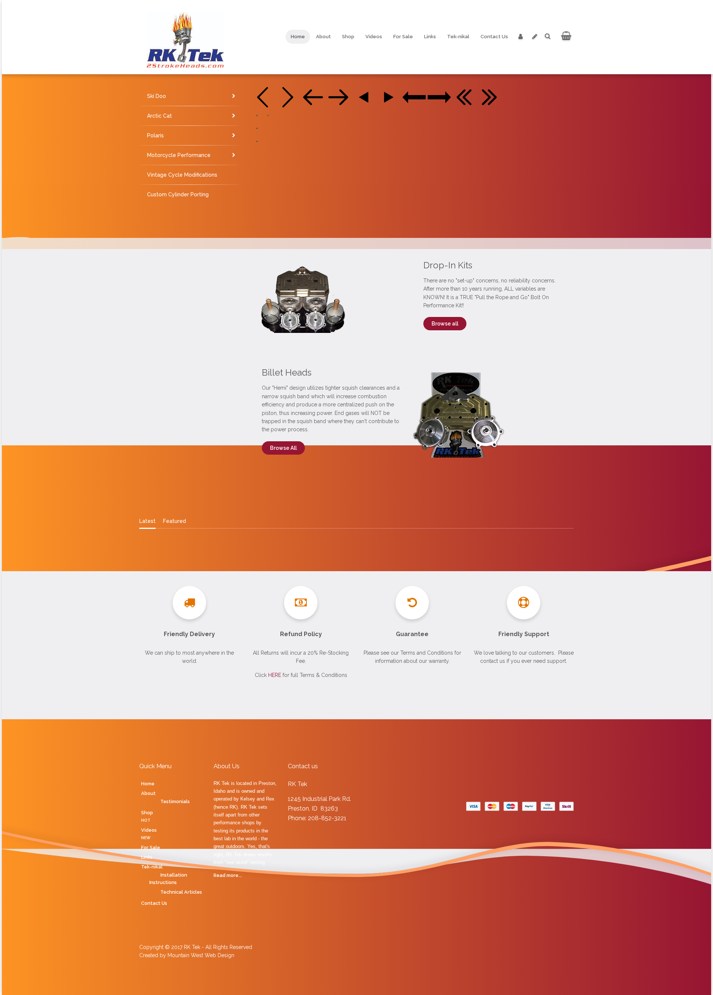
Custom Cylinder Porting (178, 194)
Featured (174, 521)
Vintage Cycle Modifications (182, 175)
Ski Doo (156, 96)
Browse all (445, 324)
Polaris (155, 135)
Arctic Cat (159, 116)
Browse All (283, 448)
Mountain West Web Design (200, 955)
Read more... (228, 875)
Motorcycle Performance (179, 155)
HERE (274, 675)
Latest (147, 521)
